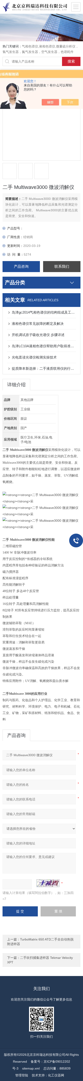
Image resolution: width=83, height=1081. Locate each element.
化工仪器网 (56, 1075)
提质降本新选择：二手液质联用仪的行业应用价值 (44, 368)
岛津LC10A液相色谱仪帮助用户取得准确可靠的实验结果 (44, 346)
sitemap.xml (31, 1068)
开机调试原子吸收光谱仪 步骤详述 (38, 335)
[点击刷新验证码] (47, 883)
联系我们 (61, 266)
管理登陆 (21, 1075)
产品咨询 (21, 266)
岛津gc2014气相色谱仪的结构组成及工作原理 (44, 312)
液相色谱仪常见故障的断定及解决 (38, 323)
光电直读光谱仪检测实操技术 (34, 357)
